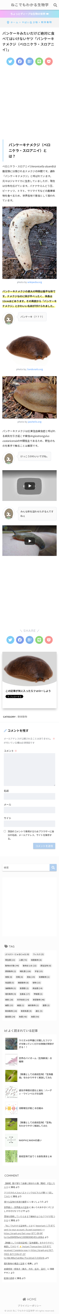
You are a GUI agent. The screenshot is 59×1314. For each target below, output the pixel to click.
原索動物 (10, 971)
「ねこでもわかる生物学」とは (18, 1225)
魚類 (23, 1016)
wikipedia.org (34, 282)
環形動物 (10, 994)
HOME (31, 1299)
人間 (23, 960)
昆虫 (31, 977)
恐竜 (19, 977)
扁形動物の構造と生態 (14, 1263)
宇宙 (39, 971)
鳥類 (35, 1016)
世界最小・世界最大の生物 (16, 1207)
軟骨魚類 (26, 1011)
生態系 (25, 994)
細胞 (9, 1005)
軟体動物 (22, 716)
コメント (10, 751)
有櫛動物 (44, 977)
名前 (6, 791)
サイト (7, 818)
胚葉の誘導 (9, 1278)
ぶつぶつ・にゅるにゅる (17, 954)
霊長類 (10, 1016)
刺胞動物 (36, 960)
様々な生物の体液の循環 (15, 1201)
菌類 (46, 1005)
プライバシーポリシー (29, 1305)
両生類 (10, 960)
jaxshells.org (35, 421)
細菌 (20, 1005)
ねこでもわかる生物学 (30, 5)
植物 (37, 982)
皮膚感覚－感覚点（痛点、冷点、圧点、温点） (25, 1268)
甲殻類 (38, 994)
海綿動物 (10, 988)
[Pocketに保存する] (49, 61)
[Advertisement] (29, 101)
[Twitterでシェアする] (10, 61)
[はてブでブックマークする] (30, 61)
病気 (9, 999)
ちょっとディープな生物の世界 (28, 14)
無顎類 (24, 988)
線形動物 (33, 1005)
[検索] (53, 867)
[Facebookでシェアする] (20, 61)
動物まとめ (30, 965)
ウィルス (38, 954)
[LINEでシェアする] (39, 61)
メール (7, 804)
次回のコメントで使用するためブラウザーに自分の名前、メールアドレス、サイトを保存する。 (31, 835)
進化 (39, 1011)
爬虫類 (37, 988)
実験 (8, 977)
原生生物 (45, 965)
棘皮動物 (23, 982)
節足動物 (39, 999)
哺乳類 (25, 971)
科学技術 (23, 999)
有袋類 (9, 982)
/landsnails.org (35, 369)
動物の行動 (12, 965)
